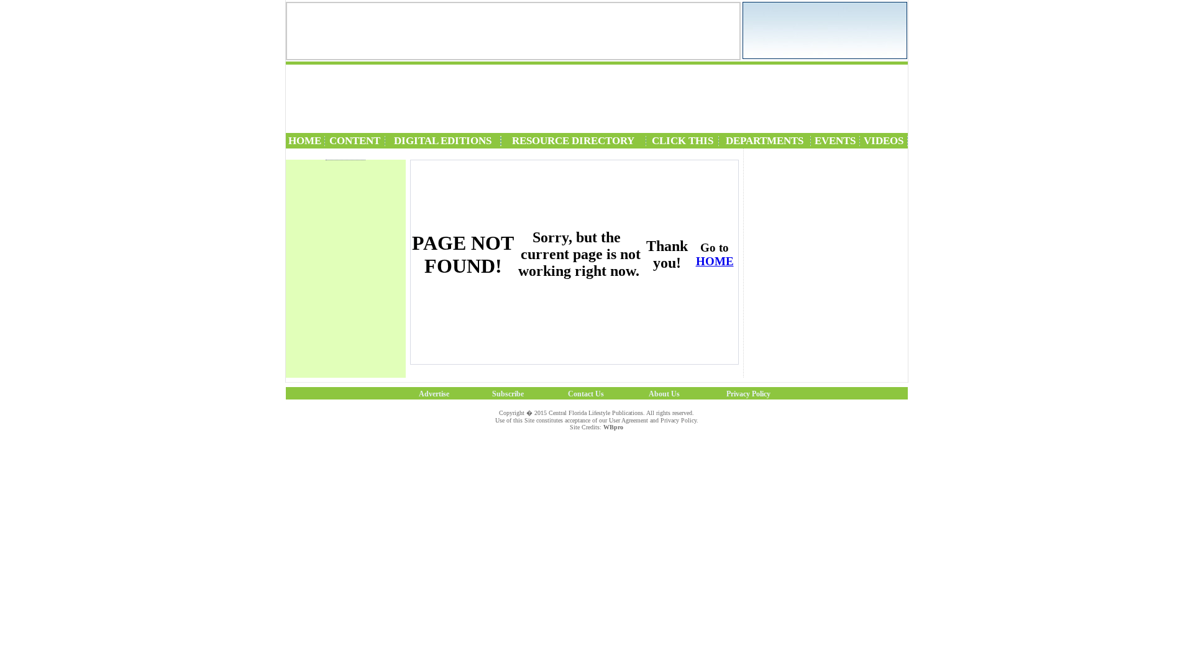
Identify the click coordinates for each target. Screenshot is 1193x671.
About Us (664, 394)
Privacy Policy (748, 394)
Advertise (434, 394)
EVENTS (835, 141)
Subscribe (508, 394)
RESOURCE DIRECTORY (573, 141)
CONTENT (354, 141)
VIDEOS (883, 141)
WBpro (613, 427)
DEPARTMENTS (764, 141)
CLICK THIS (682, 141)
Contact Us (586, 394)
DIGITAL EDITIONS (442, 141)
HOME (304, 141)
